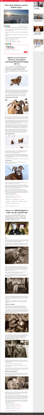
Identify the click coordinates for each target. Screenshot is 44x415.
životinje (22, 199)
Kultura (12, 214)
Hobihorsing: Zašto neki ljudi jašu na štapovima (38, 21)
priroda (18, 203)
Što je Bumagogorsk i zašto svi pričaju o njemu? (37, 46)
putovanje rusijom (14, 201)
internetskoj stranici (19, 197)
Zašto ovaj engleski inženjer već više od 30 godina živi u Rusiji (38, 33)
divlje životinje (13, 203)
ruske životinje (20, 201)
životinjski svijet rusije (16, 199)
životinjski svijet (8, 201)
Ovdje (19, 413)
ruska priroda (8, 203)
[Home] (1, 0)
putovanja (25, 201)
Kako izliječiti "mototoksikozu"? (37, 8)
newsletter (14, 404)
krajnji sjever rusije (9, 199)
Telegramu (15, 194)
